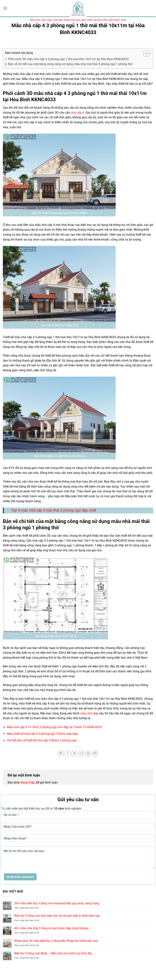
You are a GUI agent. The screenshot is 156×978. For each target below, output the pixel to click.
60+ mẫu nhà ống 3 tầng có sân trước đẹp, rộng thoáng (51, 928)
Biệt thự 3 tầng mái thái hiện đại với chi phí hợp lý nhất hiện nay (57, 915)
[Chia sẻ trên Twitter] (74, 753)
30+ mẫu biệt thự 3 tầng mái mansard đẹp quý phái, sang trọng (56, 903)
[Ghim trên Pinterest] (88, 753)
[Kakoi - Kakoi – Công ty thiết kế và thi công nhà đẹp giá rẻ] (78, 8)
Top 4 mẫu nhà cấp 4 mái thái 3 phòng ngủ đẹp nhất (53, 510)
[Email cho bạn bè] (81, 753)
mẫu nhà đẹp (89, 713)
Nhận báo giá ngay (20, 876)
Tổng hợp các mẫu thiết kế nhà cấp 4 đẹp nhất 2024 (95, 20)
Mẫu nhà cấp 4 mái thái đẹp (46, 20)
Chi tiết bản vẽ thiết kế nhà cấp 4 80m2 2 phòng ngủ (42, 740)
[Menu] (5, 8)
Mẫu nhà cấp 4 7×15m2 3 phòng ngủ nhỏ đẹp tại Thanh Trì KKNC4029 (54, 727)
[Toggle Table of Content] (145, 53)
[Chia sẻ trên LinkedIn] (95, 753)
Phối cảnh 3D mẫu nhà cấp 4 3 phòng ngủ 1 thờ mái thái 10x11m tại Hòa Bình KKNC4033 (68, 59)
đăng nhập (27, 782)
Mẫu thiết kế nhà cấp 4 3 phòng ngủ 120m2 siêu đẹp (42, 734)
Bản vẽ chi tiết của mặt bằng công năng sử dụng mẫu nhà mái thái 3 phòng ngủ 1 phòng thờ (70, 64)
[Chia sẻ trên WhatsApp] (61, 753)
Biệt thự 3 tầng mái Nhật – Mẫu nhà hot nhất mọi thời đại (53, 953)
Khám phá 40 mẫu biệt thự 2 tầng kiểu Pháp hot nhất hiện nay (56, 941)
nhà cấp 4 (77, 112)
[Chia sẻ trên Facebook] (67, 753)
